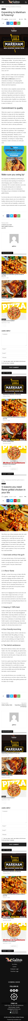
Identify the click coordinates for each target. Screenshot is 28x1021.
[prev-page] (3, 325)
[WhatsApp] (18, 23)
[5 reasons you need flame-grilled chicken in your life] (14, 265)
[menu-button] (3, 2)
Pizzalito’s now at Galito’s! (8, 320)
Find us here (14, 1013)
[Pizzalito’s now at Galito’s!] (14, 311)
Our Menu (14, 964)
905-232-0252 (14, 1011)
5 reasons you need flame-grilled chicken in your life (7, 226)
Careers (14, 966)
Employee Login (14, 969)
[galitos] (3, 19)
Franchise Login (14, 971)
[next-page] (5, 325)
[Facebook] (8, 23)
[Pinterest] (15, 23)
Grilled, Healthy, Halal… (7, 298)
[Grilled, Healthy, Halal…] (14, 289)
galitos (6, 19)
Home (3, 6)
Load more (13, 469)
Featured (3, 9)
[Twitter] (11, 23)
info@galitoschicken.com (14, 1009)
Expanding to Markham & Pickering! (12, 394)
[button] (26, 2)
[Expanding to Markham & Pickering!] (14, 385)
